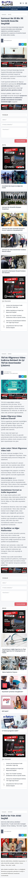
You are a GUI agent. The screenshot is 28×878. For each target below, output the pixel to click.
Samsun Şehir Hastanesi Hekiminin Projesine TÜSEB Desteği (14, 8)
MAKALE (9, 353)
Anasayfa (4, 14)
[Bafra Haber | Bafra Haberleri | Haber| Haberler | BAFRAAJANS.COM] (8, 3)
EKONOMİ (10, 812)
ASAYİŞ (9, 14)
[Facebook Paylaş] (20, 44)
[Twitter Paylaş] (22, 44)
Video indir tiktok (6, 478)
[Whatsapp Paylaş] (25, 44)
